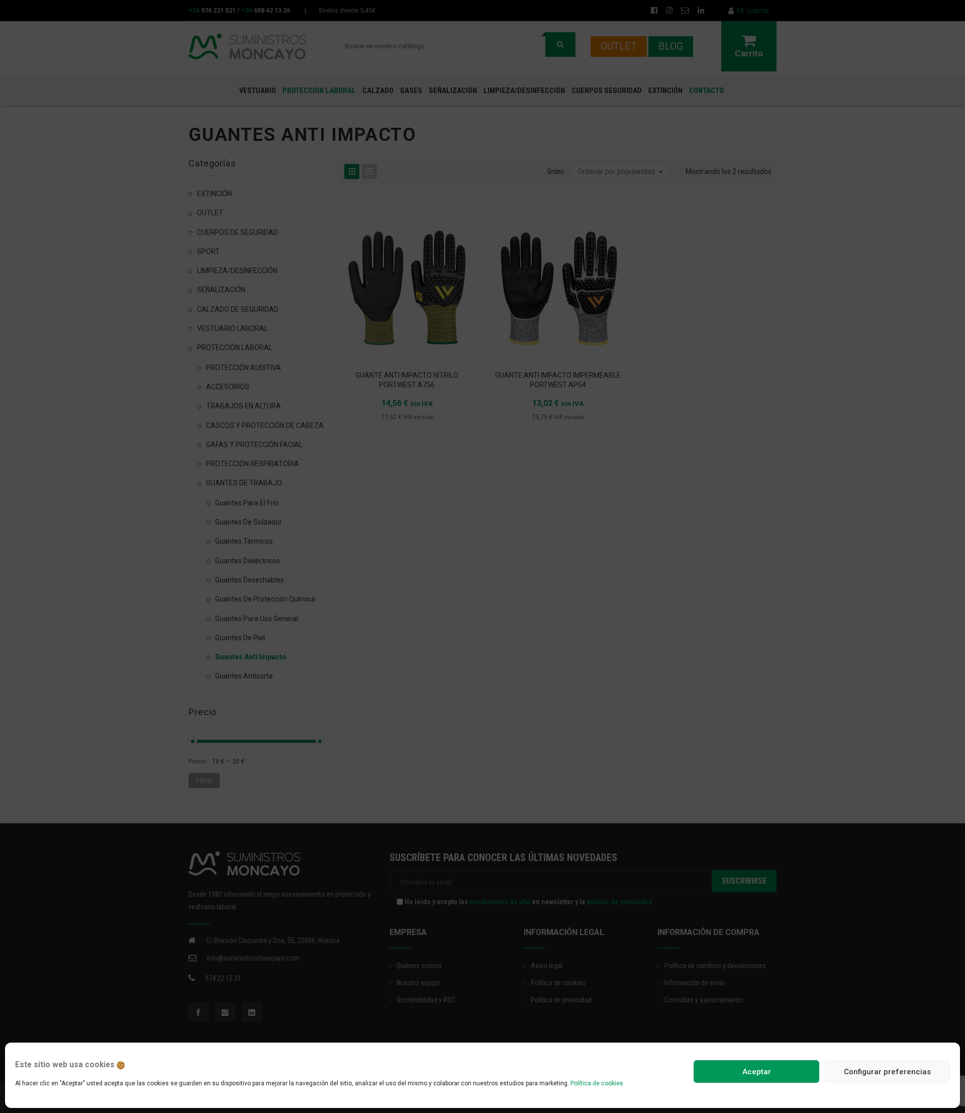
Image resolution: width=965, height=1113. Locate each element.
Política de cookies (596, 1083)
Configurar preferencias (887, 1071)
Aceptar (756, 1071)
